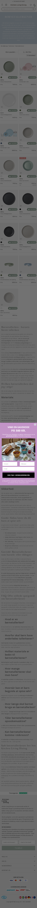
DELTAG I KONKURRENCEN (18, 475)
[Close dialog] (35, 424)
